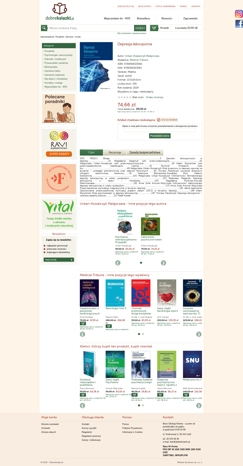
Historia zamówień (50, 424)
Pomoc (183, 6)
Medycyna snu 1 (192, 379)
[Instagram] (239, 14)
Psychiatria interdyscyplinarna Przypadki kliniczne (126, 241)
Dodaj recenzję (154, 97)
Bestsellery (143, 18)
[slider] (125, 97)
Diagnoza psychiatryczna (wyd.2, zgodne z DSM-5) (167, 383)
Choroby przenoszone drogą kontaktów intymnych (141, 312)
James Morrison (164, 388)
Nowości (167, 18)
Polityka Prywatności (132, 428)
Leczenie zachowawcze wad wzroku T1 (191, 311)
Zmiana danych (48, 432)
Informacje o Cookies (132, 432)
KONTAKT (195, 6)
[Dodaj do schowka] (167, 119)
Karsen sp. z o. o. (195, 462)
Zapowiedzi (190, 18)
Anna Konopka (86, 317)
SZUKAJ (140, 28)
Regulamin (87, 432)
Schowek (45, 428)
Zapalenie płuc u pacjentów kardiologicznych (90, 311)
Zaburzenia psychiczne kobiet (151, 238)
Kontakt (85, 424)
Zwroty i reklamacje (91, 440)
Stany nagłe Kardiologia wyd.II (167, 309)
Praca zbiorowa (87, 388)
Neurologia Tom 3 (116, 308)
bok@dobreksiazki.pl (180, 442)
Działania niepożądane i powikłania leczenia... (88, 383)
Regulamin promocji (91, 436)
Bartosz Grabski (138, 388)
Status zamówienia (165, 6)
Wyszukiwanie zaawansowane (131, 33)
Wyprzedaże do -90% (117, 18)
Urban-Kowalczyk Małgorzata (142, 56)
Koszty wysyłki (89, 428)
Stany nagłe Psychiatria (112, 381)
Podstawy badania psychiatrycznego (141, 381)
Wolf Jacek (188, 388)
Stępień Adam (112, 317)
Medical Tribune (139, 60)
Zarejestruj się (126, 6)
